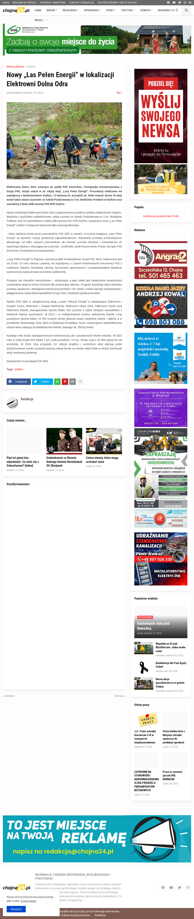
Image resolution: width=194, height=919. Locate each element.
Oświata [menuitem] (145, 10)
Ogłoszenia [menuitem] (70, 10)
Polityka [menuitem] (127, 10)
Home (6, 2)
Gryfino (31, 66)
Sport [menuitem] (110, 10)
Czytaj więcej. (29, 901)
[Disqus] (64, 538)
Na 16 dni (173, 216)
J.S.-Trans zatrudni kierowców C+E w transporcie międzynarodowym (145, 737)
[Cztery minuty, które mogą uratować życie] (104, 441)
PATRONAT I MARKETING (53, 2)
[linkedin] (190, 2)
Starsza (119, 695)
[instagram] (185, 2)
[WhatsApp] (57, 381)
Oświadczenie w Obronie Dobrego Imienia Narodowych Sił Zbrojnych (64, 462)
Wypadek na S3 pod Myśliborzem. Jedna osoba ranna (170, 647)
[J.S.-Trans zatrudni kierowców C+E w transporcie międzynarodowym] (146, 720)
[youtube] (174, 2)
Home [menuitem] (38, 10)
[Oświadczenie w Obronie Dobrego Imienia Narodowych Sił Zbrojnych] (64, 441)
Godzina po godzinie (155, 216)
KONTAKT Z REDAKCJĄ (81, 2)
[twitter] (179, 2)
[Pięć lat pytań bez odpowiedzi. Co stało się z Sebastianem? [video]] (25, 441)
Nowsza (9, 695)
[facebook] (168, 2)
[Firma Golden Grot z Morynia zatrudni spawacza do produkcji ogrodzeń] (175, 720)
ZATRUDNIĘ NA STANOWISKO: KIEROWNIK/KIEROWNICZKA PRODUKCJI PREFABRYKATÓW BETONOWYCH (146, 781)
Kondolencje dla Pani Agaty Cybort (171, 665)
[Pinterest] (65, 381)
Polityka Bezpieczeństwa (75, 915)
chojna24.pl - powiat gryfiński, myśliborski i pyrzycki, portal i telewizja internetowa (71, 911)
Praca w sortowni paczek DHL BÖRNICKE (172, 775)
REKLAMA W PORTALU (24, 2)
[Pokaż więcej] (80, 381)
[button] (177, 10)
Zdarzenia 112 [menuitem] (166, 10)
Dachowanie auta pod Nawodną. (153, 626)
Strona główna (15, 66)
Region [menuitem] (51, 10)
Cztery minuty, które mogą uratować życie (102, 460)
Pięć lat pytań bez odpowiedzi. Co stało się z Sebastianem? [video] (23, 462)
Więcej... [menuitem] (40, 20)
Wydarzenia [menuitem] (91, 10)
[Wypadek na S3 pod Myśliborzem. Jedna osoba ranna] (143, 648)
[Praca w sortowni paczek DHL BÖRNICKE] (175, 761)
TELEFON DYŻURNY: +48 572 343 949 (117, 2)
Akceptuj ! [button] (16, 909)
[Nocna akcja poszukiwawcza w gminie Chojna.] (143, 683)
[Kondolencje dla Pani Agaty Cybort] (143, 667)
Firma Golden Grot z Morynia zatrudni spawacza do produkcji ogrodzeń (174, 737)
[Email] (72, 381)
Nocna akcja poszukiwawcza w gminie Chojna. (170, 682)
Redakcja (100, 915)
